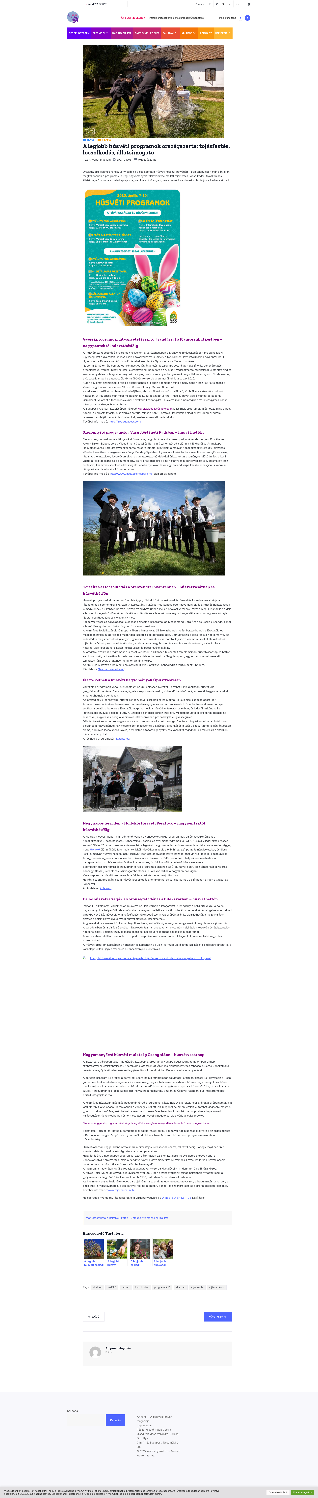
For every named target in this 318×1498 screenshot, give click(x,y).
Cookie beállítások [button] (278, 1492)
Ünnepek (221, 33)
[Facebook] (210, 3)
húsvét (125, 1287)
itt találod (105, 888)
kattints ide (122, 738)
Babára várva (122, 33)
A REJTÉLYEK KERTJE (176, 1197)
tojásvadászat (216, 1287)
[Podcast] (230, 3)
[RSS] (224, 3)
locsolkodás (141, 1287)
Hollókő (112, 1287)
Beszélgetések (79, 33)
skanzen (180, 1287)
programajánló (162, 1287)
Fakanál (168, 33)
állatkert (97, 1287)
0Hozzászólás (147, 159)
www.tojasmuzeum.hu (122, 1190)
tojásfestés (197, 1287)
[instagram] (217, 3)
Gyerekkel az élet (147, 33)
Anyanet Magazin (100, 159)
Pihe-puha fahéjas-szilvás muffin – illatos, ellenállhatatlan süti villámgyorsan (190, 17)
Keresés (72, 1411)
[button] (240, 18)
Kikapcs (187, 33)
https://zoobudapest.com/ (125, 421)
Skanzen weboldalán (111, 669)
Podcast (206, 33)
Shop (237, 33)
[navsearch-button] (237, 4)
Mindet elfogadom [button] (302, 1492)
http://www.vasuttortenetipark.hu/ (131, 473)
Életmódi (99, 33)
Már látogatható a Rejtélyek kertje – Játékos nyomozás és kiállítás (127, 1218)
